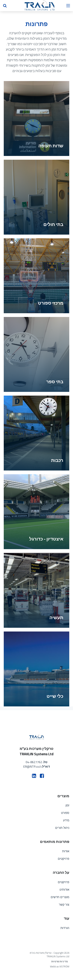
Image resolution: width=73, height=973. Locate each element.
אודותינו (64, 889)
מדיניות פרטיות (59, 961)
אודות (65, 851)
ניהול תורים (62, 827)
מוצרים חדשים (60, 897)
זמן (67, 805)
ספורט (65, 812)
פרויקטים (63, 858)
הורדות (64, 928)
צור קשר (64, 904)
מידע (66, 820)
